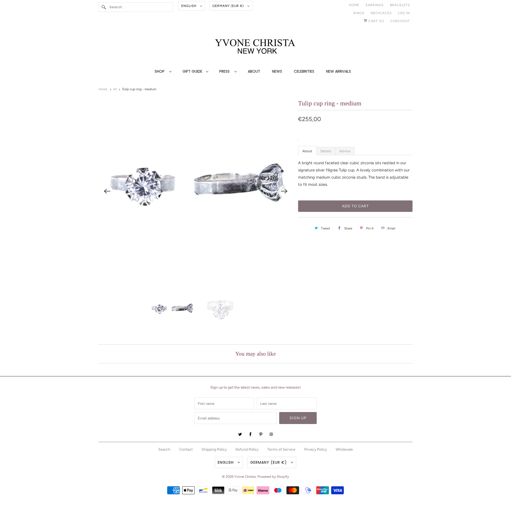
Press (225, 71)
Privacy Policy (315, 449)
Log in (404, 13)
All (115, 89)
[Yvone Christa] (255, 47)
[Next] (284, 191)
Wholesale (344, 449)
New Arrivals (338, 71)
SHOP (161, 71)
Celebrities (304, 71)
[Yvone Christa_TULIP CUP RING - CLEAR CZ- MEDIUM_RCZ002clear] (195, 191)
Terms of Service (281, 449)
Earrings (375, 5)
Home (354, 5)
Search (164, 449)
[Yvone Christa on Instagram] (271, 434)
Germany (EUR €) (228, 6)
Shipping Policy (214, 449)
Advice (344, 151)
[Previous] (107, 191)
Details (325, 151)
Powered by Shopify (273, 477)
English (189, 6)
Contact (186, 449)
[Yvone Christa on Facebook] (250, 434)
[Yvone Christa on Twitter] (240, 434)
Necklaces (381, 13)
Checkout (400, 21)
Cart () (375, 21)
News (277, 71)
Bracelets (400, 5)
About (254, 71)
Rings (358, 13)
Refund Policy (247, 449)
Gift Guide (193, 71)
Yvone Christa (245, 477)
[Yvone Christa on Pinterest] (260, 434)
